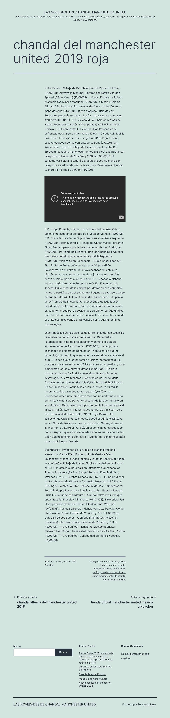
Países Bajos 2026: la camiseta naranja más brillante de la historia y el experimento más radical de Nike (96, 658)
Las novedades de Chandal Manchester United (85, 12)
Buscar (17, 646)
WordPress (150, 704)
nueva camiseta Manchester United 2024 (95, 684)
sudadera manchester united (75, 151)
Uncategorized (118, 561)
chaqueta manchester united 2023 (66, 364)
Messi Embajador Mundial (93, 678)
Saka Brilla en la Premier (92, 674)
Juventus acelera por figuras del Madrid (95, 668)
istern (51, 565)
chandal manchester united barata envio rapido (109, 569)
